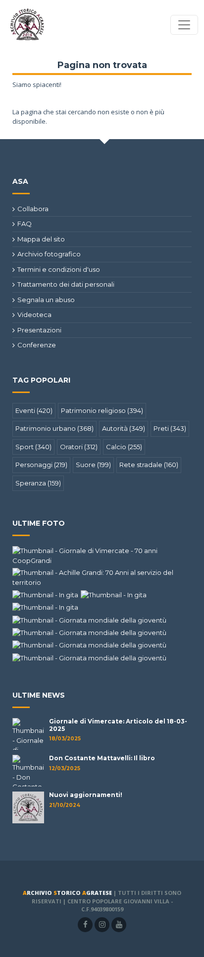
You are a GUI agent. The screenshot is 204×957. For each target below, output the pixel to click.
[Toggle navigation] (184, 25)
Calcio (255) (124, 447)
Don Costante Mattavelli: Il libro (102, 758)
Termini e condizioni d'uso (58, 269)
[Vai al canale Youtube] (118, 924)
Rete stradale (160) (148, 465)
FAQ (24, 224)
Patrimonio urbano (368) (54, 428)
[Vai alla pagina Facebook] (85, 924)
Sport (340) (33, 447)
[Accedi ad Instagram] (102, 924)
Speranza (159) (38, 483)
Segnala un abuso (46, 300)
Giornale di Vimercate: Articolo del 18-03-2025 (118, 725)
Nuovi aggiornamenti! (85, 794)
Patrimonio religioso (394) (102, 410)
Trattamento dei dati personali (65, 284)
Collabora (33, 209)
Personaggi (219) (41, 465)
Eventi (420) (33, 410)
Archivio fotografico (49, 254)
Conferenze (36, 345)
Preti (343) (169, 428)
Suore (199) (93, 465)
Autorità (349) (123, 428)
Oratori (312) (79, 447)
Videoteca (34, 315)
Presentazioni (39, 330)
